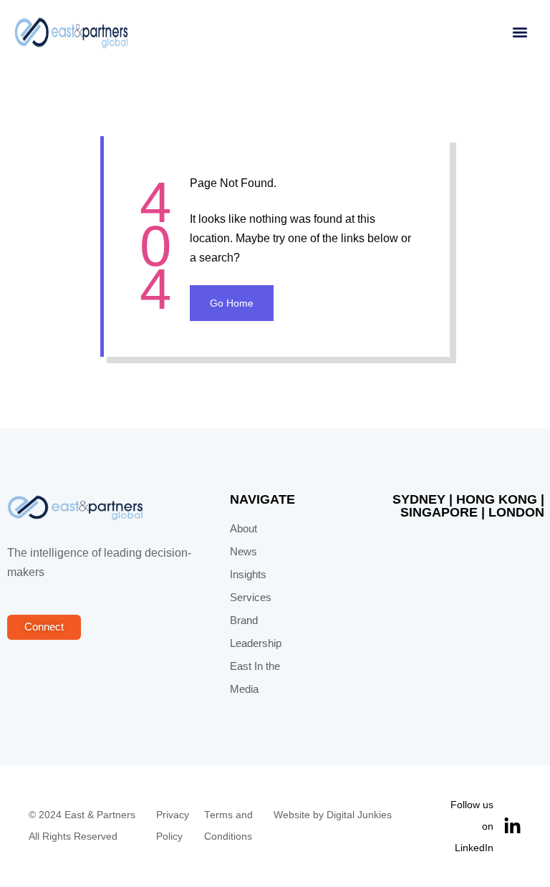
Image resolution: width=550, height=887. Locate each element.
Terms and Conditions (228, 826)
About (243, 528)
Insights (248, 574)
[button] (519, 32)
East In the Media (255, 678)
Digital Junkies (359, 815)
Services (250, 597)
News (243, 551)
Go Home (232, 303)
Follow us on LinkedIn (471, 826)
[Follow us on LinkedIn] (512, 826)
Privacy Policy (172, 826)
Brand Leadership (255, 632)
